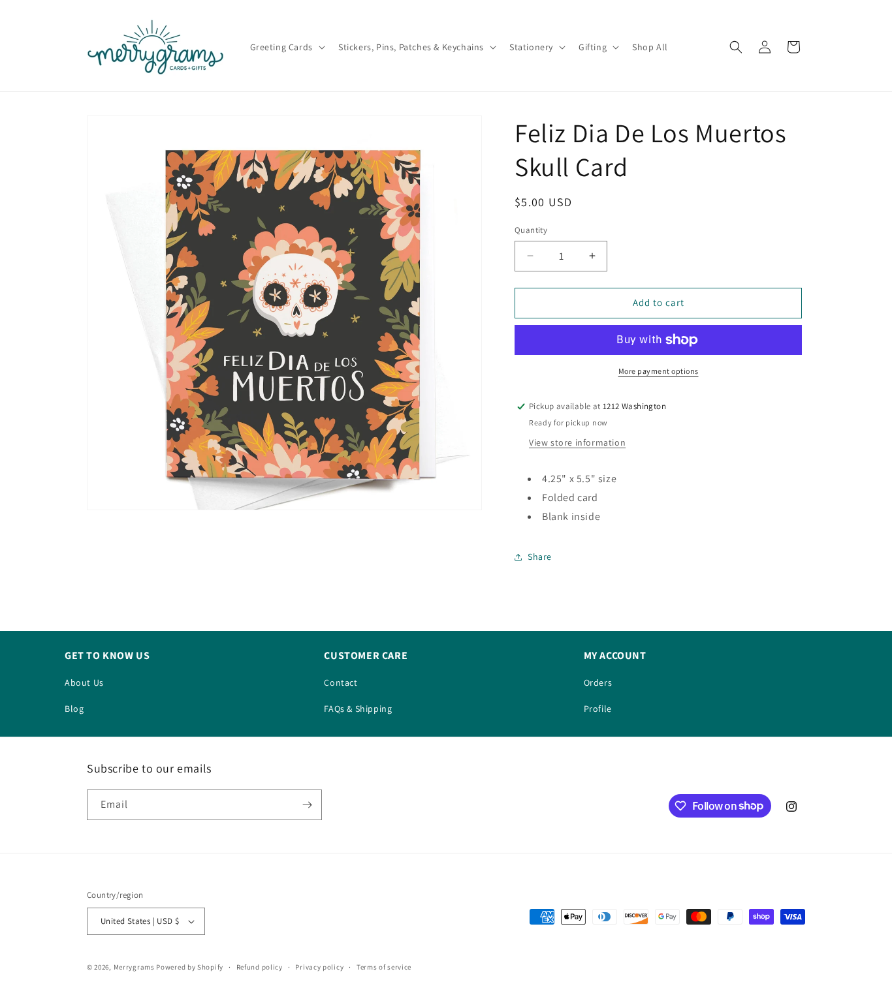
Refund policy (259, 967)
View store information (577, 442)
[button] (286, 47)
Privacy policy (319, 967)
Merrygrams (134, 967)
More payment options (658, 371)
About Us (84, 682)
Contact (340, 682)
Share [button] (540, 556)
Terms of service (384, 967)
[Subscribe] (307, 805)
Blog (74, 708)
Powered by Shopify (189, 967)
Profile (598, 708)
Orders (598, 682)
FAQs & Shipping (358, 708)
